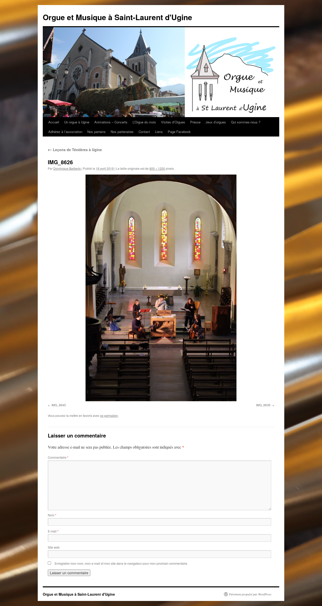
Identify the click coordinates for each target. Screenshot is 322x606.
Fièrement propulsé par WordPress (250, 594)
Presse (195, 122)
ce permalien (109, 415)
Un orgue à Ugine (76, 122)
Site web (54, 547)
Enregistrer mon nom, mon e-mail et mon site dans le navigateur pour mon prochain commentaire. (121, 563)
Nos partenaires (122, 131)
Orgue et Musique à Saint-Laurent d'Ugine (117, 17)
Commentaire (58, 457)
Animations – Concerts (111, 122)
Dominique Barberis (67, 168)
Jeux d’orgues (216, 122)
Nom (52, 515)
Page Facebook (179, 131)
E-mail (53, 531)
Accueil (53, 122)
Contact (144, 131)
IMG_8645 (59, 405)
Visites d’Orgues (173, 122)
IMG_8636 (263, 405)
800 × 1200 (157, 168)
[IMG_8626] (161, 288)
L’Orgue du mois (144, 122)
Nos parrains (96, 131)
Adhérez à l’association (65, 131)
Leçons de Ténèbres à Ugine (75, 149)
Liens (159, 131)
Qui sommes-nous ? (245, 122)
